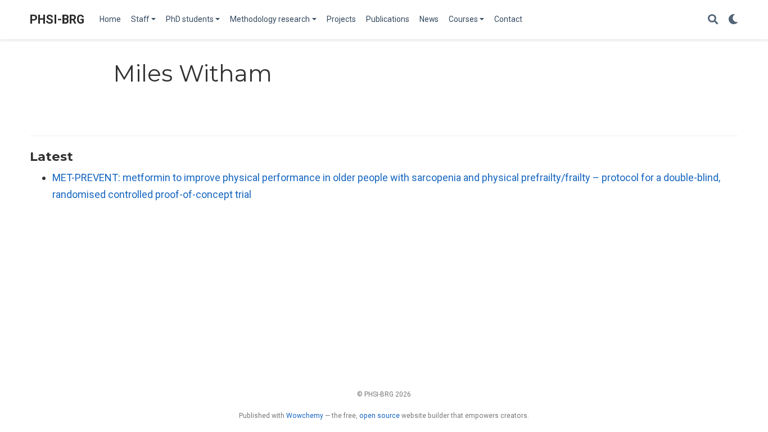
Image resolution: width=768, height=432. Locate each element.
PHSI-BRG (57, 19)
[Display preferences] (733, 20)
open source (379, 416)
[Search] (713, 20)
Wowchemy (304, 416)
